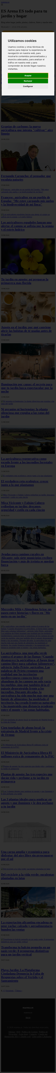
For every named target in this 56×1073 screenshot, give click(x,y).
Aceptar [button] (28, 75)
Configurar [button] (28, 86)
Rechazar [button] (28, 81)
